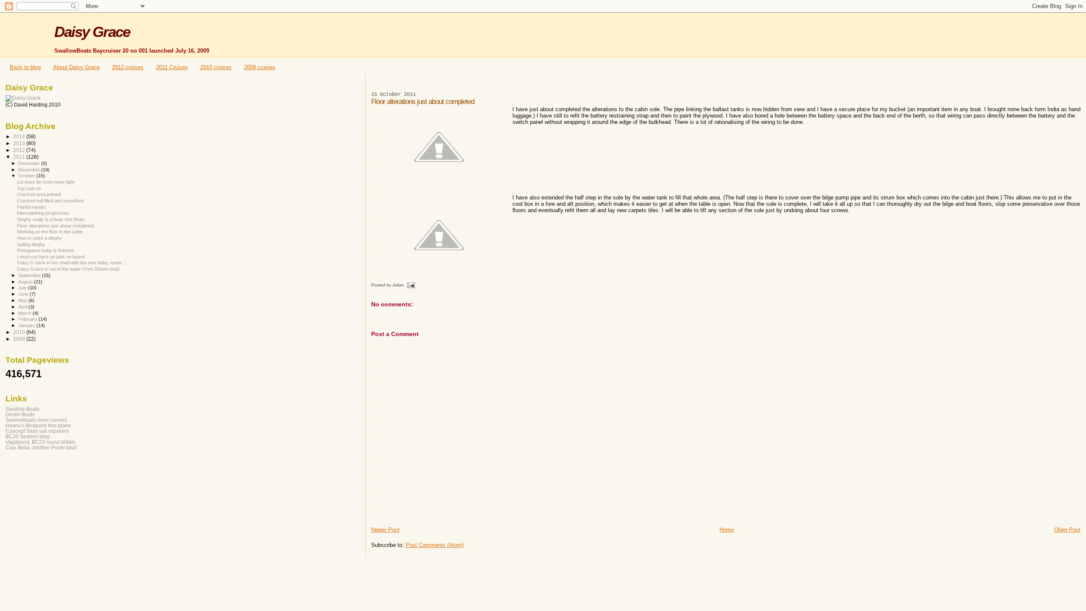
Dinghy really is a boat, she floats (51, 219)
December (29, 163)
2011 (19, 157)
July (23, 287)
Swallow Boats (22, 409)
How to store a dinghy (39, 238)
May (23, 300)
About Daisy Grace (76, 67)
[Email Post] (410, 285)
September (30, 275)
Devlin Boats (20, 414)
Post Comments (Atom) (435, 545)
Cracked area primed (39, 194)
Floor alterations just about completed (55, 225)
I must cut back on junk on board (50, 256)
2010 (19, 332)
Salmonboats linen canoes (36, 420)
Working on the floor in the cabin (50, 231)
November (29, 169)
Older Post (1067, 530)
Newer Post (385, 530)
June (24, 294)
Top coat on (29, 188)
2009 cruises (259, 67)
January (27, 325)
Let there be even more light (45, 182)
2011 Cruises (172, 67)
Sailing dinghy (31, 244)
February (28, 319)
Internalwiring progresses (43, 213)
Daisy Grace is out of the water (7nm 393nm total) (68, 269)
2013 (19, 143)
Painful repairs (31, 207)
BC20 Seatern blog (28, 436)
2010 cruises (216, 67)
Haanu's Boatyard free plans (38, 425)
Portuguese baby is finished (45, 250)
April (23, 306)
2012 (19, 150)
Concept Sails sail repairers (37, 431)
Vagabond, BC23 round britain (41, 442)
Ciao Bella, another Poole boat (41, 447)
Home (726, 530)
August (26, 281)
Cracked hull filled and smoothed (50, 200)
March (25, 313)
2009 (19, 339)
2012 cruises (127, 67)
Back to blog (25, 67)
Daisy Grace (92, 31)
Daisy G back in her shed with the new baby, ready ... (72, 262)
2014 (19, 136)
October (27, 175)
